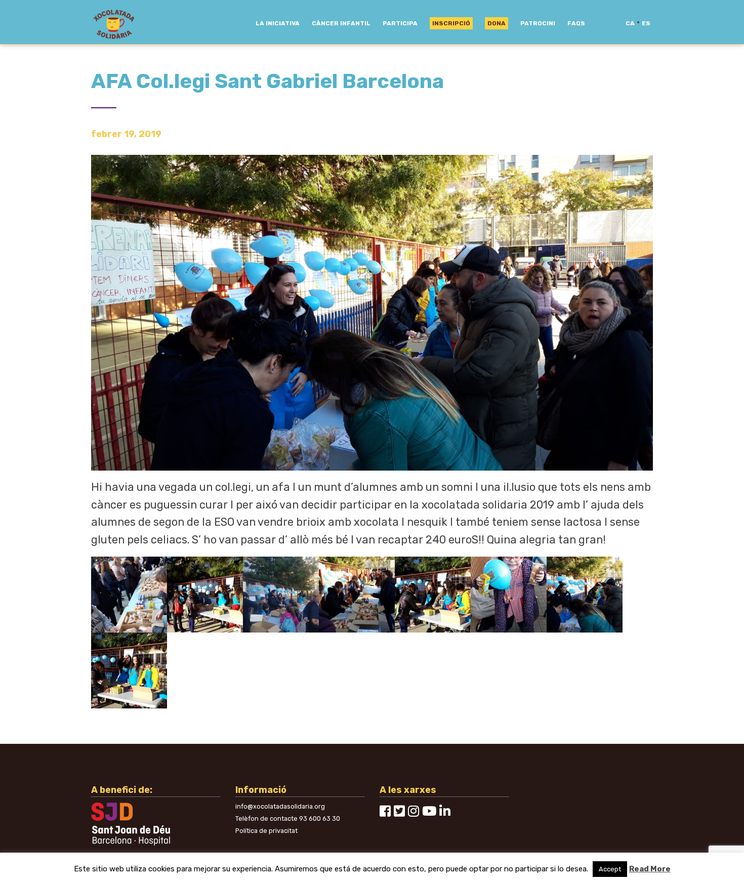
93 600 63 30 (319, 818)
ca (630, 23)
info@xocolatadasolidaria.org (280, 806)
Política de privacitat (266, 830)
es (646, 23)
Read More (650, 868)
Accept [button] (610, 869)
